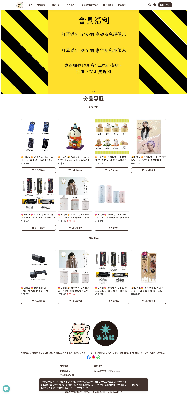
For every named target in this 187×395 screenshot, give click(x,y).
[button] (92, 91)
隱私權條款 (83, 384)
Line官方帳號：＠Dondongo (107, 370)
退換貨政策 (65, 370)
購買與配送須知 (67, 374)
